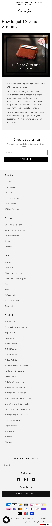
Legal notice (27, 522)
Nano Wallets (10, 338)
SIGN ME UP (25, 159)
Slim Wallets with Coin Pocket (17, 404)
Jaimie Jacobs (15, 518)
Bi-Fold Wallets (11, 349)
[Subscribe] (47, 465)
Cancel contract (26, 494)
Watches (8, 437)
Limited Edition (11, 376)
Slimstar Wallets (11, 343)
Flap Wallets (10, 333)
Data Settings (11, 306)
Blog (7, 284)
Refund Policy (11, 295)
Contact (8, 247)
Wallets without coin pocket (16, 415)
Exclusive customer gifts (15, 279)
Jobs (7, 290)
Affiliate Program (12, 209)
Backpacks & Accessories (16, 327)
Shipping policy (39, 522)
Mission (8, 182)
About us (8, 241)
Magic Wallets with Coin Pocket (18, 398)
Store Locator (11, 204)
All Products (10, 322)
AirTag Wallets (11, 360)
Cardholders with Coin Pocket (17, 409)
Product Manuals (12, 236)
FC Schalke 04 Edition (14, 371)
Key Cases (9, 431)
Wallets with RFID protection (17, 387)
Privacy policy (44, 518)
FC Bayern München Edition (16, 365)
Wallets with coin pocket (15, 393)
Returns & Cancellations (15, 230)
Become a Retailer (12, 198)
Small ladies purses (13, 420)
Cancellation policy (29, 518)
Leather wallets (11, 354)
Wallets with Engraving (14, 382)
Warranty (9, 262)
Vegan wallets (11, 426)
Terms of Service (12, 300)
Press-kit (8, 193)
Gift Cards (9, 442)
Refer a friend (11, 268)
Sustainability (10, 187)
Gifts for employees (13, 273)
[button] (4, 11)
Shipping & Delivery (13, 225)
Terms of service (15, 522)
